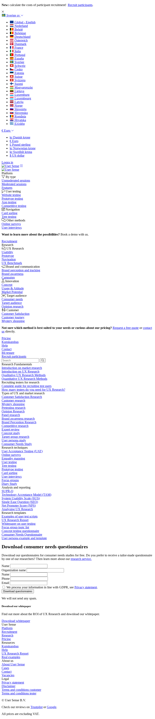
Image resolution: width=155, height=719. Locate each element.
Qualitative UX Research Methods (24, 375)
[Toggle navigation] (21, 166)
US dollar (17, 155)
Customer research (13, 400)
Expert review (11, 429)
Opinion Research (13, 411)
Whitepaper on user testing (19, 523)
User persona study (14, 440)
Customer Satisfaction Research (22, 397)
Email (5, 583)
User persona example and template (24, 538)
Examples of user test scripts (20, 516)
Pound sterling (20, 144)
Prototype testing (12, 469)
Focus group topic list (15, 527)
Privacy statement (85, 587)
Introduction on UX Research (20, 371)
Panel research (11, 415)
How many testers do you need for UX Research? (33, 389)
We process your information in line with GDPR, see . (52, 587)
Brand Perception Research (19, 422)
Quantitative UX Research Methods (24, 378)
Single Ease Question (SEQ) (20, 502)
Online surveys (11, 455)
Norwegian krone (23, 148)
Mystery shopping (13, 404)
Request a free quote (126, 328)
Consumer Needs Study (17, 444)
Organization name (14, 570)
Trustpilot (36, 707)
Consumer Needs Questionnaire (22, 534)
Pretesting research (13, 407)
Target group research (15, 436)
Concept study (11, 433)
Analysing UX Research (17, 509)
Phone (6, 578)
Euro (14, 141)
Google (51, 707)
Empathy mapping (13, 458)
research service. (81, 559)
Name (5, 566)
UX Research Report (15, 520)
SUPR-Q (7, 491)
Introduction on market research (22, 368)
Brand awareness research (18, 418)
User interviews (12, 476)
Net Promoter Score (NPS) (19, 505)
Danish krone (20, 137)
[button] (12, 15)
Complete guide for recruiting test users (26, 386)
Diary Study (9, 484)
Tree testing (9, 465)
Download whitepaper (16, 621)
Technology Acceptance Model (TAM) (26, 494)
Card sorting (9, 473)
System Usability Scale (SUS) (21, 498)
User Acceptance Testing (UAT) (22, 451)
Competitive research (15, 426)
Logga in (7, 162)
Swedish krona (21, 152)
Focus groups (10, 480)
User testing (9, 462)
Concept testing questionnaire (20, 531)
